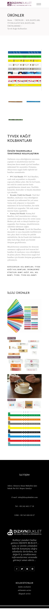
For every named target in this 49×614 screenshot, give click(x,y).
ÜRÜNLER (19, 20)
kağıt (26, 272)
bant (20, 272)
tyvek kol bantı (29, 275)
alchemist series (24, 590)
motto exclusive (24, 587)
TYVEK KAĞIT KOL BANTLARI (20, 23)
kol (32, 272)
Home (9, 20)
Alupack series (24, 593)
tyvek (17, 275)
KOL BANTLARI (33, 20)
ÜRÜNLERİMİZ (14, 26)
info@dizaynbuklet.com (28, 497)
